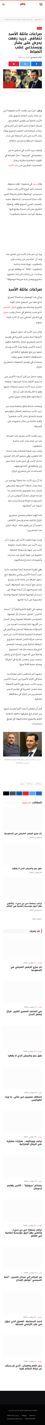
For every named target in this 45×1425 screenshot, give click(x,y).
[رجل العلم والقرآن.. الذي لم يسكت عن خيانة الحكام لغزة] (22, 1346)
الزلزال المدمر (9, 307)
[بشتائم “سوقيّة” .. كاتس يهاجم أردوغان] (22, 1166)
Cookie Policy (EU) (30, 1419)
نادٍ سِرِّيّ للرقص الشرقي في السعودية (23, 833)
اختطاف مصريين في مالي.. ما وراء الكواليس (23, 1098)
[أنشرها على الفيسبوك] (36, 64)
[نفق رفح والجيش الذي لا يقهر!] (22, 853)
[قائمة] (40, 4)
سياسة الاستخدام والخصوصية (14, 1419)
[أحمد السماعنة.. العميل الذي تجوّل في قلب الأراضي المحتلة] (22, 1302)
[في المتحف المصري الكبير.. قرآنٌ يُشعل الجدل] (22, 992)
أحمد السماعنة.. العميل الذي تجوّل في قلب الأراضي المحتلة (23, 1322)
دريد (35, 184)
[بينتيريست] (13, 64)
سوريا (6, 312)
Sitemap (24, 1416)
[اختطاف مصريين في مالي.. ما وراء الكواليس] (22, 1077)
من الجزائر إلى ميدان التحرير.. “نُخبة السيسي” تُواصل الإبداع (23, 1278)
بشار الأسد (13, 165)
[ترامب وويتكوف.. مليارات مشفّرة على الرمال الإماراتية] (22, 1122)
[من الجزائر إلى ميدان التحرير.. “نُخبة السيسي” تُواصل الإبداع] (22, 1258)
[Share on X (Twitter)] (25, 64)
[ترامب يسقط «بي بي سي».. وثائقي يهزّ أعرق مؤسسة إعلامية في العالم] (22, 888)
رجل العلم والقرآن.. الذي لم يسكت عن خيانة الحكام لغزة (23, 1367)
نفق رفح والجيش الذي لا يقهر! (27, 868)
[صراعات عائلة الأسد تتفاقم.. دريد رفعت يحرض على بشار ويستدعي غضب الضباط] (22, 78)
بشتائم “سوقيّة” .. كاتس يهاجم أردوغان (24, 1187)
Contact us (32, 1416)
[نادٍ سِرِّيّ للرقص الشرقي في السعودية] (22, 818)
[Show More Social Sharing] (5, 64)
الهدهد (24, 19)
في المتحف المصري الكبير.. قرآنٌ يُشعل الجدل (24, 1012)
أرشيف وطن (29, 19)
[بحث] (3, 4)
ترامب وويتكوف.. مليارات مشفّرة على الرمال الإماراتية (24, 1142)
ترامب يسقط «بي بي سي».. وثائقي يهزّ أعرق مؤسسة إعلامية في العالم (24, 904)
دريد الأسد (29, 784)
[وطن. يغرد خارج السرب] (22, 4)
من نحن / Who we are (13, 1416)
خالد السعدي (36, 57)
